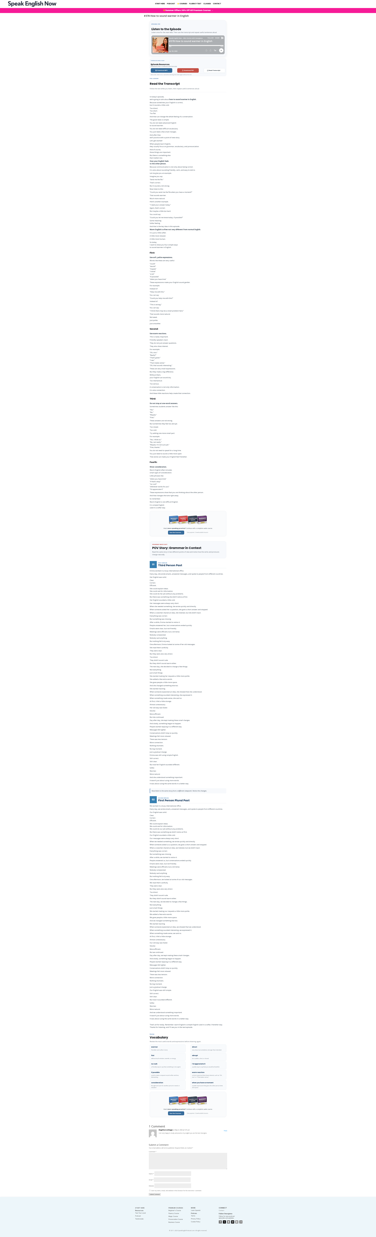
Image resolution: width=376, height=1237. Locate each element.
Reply (225, 1131)
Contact (221, 1210)
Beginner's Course (174, 1210)
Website (151, 1186)
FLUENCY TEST (195, 4)
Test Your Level (140, 1213)
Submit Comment (155, 1194)
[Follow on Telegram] (240, 1221)
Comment (152, 1152)
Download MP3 (162, 70)
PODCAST (171, 4)
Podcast (138, 1216)
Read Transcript (214, 70)
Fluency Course (173, 1213)
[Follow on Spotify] (236, 1221)
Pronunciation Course (175, 1219)
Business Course (174, 1222)
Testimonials (139, 1219)
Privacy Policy (195, 1219)
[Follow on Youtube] (228, 1221)
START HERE (160, 4)
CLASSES (207, 4)
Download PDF (189, 70)
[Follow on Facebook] (220, 1221)
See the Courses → (176, 532)
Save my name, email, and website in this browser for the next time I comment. (176, 1191)
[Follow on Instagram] (232, 1221)
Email (151, 1180)
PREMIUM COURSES (175, 1208)
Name (151, 1174)
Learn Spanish (195, 1210)
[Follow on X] (224, 1221)
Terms (193, 1216)
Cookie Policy (195, 1222)
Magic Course (173, 1216)
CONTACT (217, 4)
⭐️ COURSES (182, 4)
